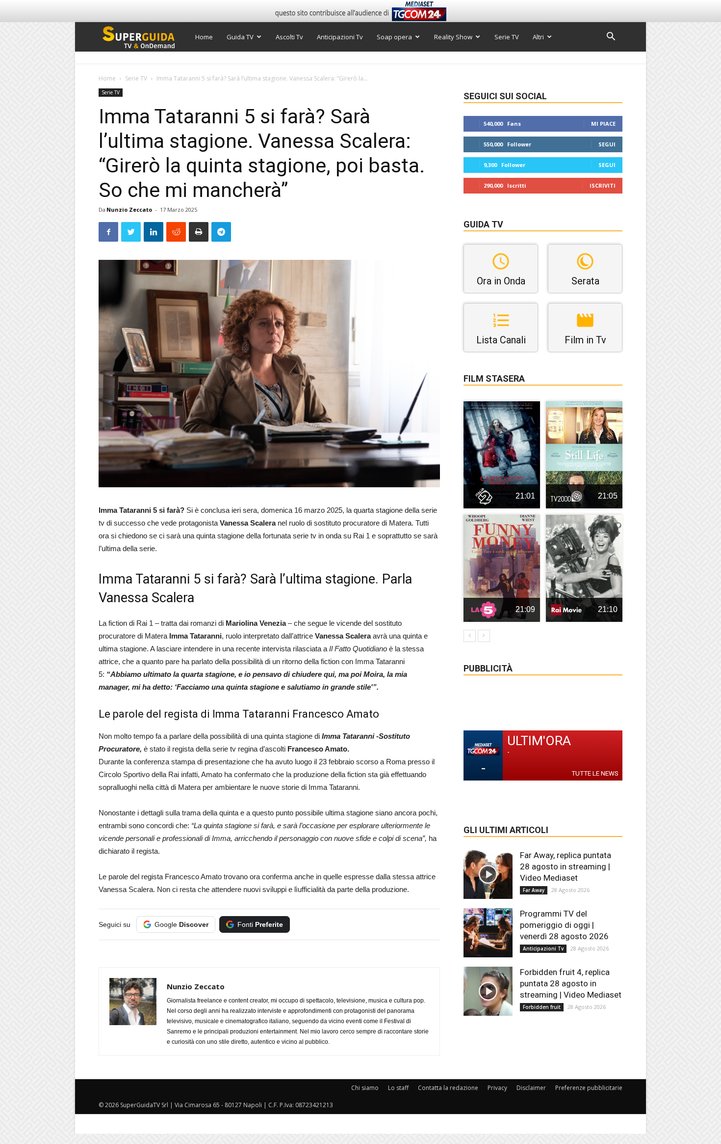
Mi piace (603, 123)
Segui (607, 144)
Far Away (533, 890)
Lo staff (398, 1088)
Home (204, 36)
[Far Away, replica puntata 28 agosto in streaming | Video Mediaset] (488, 874)
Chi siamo (365, 1088)
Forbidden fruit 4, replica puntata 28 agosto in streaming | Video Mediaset (570, 983)
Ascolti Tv (289, 36)
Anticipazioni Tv (340, 36)
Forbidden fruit (542, 1007)
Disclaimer (531, 1088)
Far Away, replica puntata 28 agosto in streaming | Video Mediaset (565, 866)
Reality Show (453, 36)
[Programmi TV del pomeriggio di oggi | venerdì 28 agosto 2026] (488, 932)
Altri (538, 36)
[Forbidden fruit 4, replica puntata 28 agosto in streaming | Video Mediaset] (488, 991)
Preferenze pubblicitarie (588, 1088)
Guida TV (240, 36)
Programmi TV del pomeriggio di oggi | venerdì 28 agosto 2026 (564, 925)
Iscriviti (603, 185)
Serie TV (506, 36)
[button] (610, 37)
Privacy (497, 1088)
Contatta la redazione (448, 1088)
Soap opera (394, 36)
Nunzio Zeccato (129, 209)
